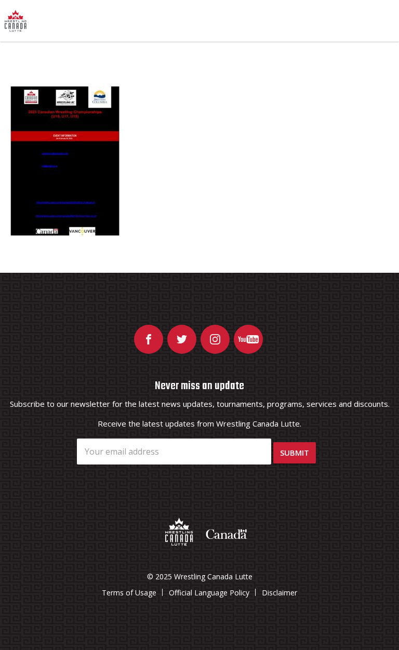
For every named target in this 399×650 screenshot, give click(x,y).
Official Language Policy (209, 593)
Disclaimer (279, 593)
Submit (294, 452)
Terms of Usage (129, 593)
